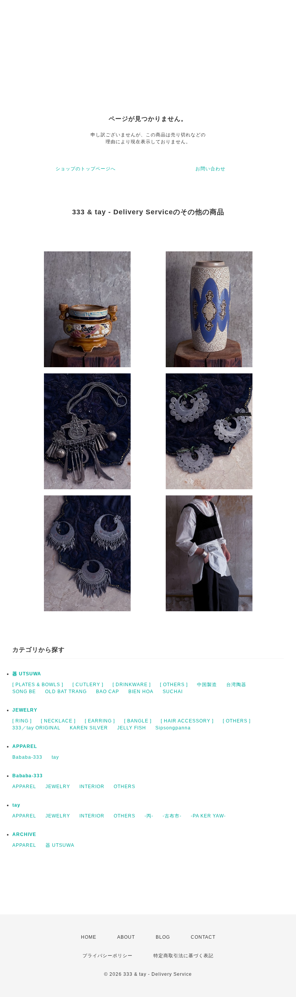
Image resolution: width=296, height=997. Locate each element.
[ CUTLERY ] (87, 684)
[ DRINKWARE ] (132, 684)
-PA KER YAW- (208, 816)
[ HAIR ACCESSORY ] (187, 721)
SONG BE (24, 691)
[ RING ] (22, 721)
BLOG (163, 937)
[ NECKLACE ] (58, 721)
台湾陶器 (236, 684)
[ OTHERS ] (174, 684)
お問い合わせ (210, 168)
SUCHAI (173, 691)
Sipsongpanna (173, 728)
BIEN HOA (140, 691)
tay (55, 757)
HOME (88, 937)
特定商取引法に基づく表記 (183, 955)
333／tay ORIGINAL (36, 728)
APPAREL (24, 746)
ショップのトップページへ (86, 168)
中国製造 (207, 684)
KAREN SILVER (89, 728)
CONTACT (203, 937)
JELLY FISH (131, 728)
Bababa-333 (27, 757)
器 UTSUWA (26, 674)
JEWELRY (24, 710)
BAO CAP (107, 691)
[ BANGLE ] (137, 721)
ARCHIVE (24, 834)
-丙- (149, 816)
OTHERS (124, 786)
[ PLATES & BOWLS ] (37, 684)
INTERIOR (91, 786)
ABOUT (126, 937)
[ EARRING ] (100, 721)
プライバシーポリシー (107, 955)
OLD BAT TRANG (66, 691)
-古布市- (172, 816)
